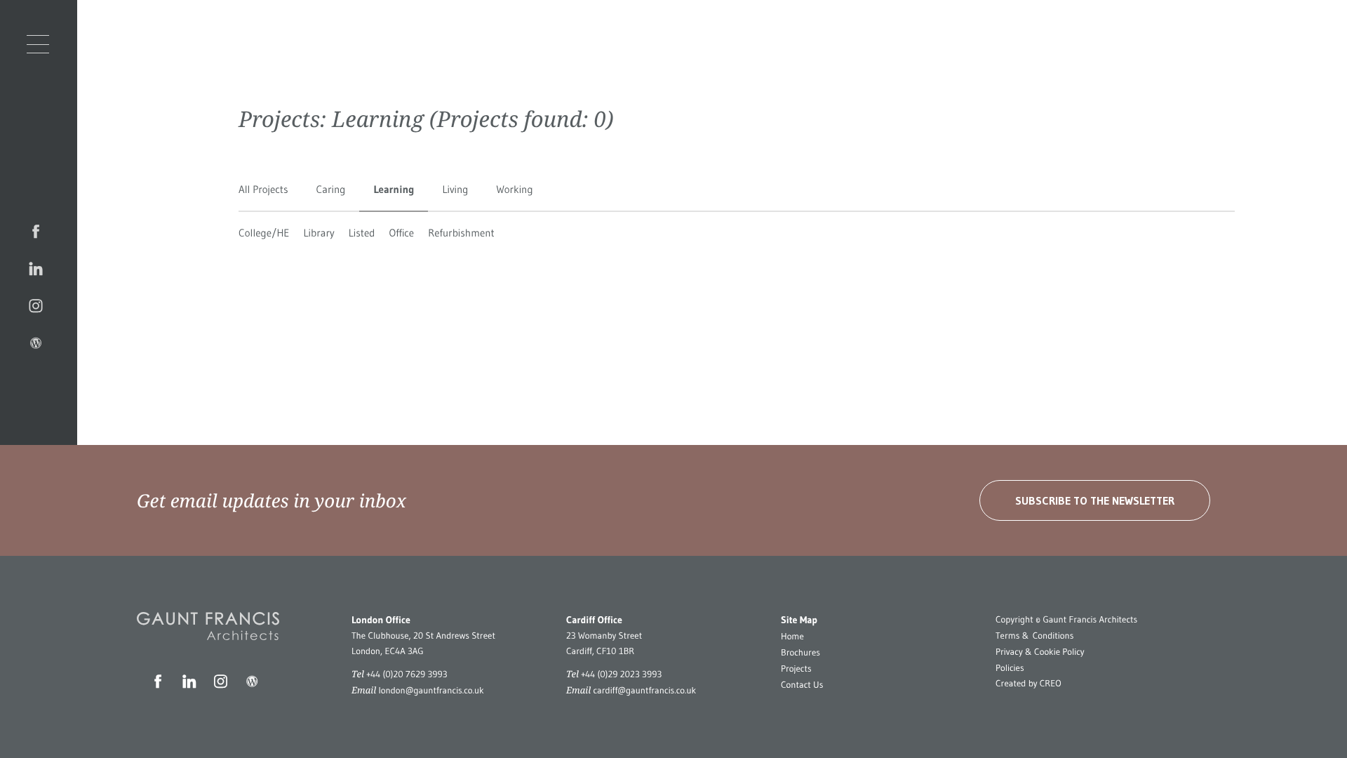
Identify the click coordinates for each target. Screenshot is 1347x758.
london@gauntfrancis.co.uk (430, 690)
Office (401, 232)
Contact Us (802, 685)
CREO (1050, 683)
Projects (796, 668)
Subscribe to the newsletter (1094, 500)
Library (319, 232)
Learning (393, 189)
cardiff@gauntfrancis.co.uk (644, 690)
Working (514, 189)
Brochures (800, 652)
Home (792, 636)
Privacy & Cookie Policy (1040, 652)
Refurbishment (461, 232)
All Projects (263, 189)
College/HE (264, 232)
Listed (362, 232)
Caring (331, 189)
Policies (1010, 668)
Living (455, 189)
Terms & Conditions (1034, 635)
